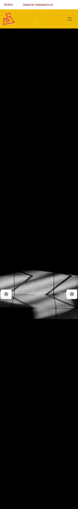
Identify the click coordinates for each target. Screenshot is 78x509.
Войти (8, 4)
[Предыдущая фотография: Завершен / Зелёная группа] (6, 294)
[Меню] (69, 19)
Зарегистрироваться (38, 4)
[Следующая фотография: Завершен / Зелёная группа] (71, 294)
